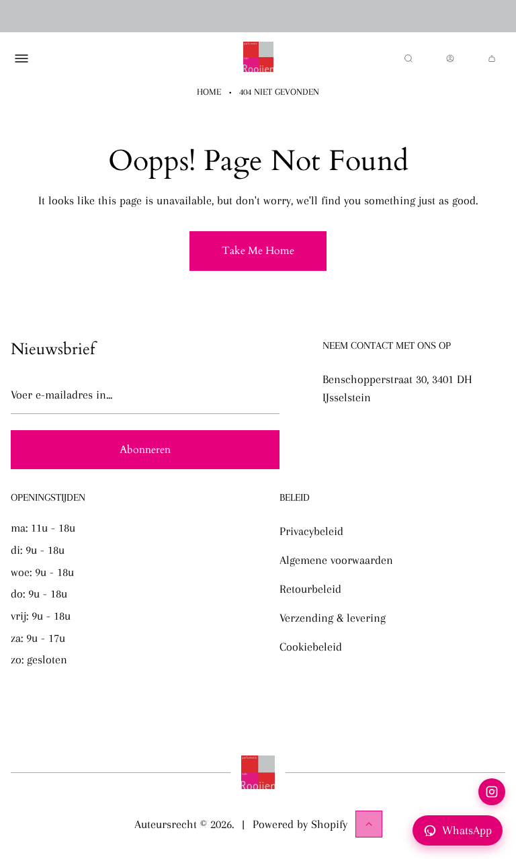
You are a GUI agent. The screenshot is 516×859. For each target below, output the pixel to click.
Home (209, 92)
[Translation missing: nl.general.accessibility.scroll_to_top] (368, 824)
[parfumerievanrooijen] (258, 58)
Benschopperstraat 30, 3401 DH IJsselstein (397, 388)
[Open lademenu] (21, 58)
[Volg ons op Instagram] (491, 791)
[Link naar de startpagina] (258, 772)
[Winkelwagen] (492, 58)
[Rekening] (450, 58)
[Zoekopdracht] (408, 58)
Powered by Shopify (300, 824)
